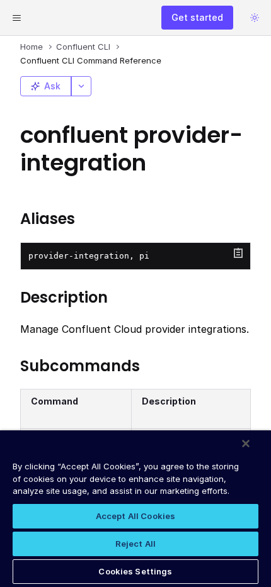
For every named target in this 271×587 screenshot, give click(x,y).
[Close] (246, 443)
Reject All (135, 544)
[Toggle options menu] (81, 86)
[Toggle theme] (254, 17)
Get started (197, 17)
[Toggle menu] (16, 17)
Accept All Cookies (135, 516)
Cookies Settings (135, 571)
